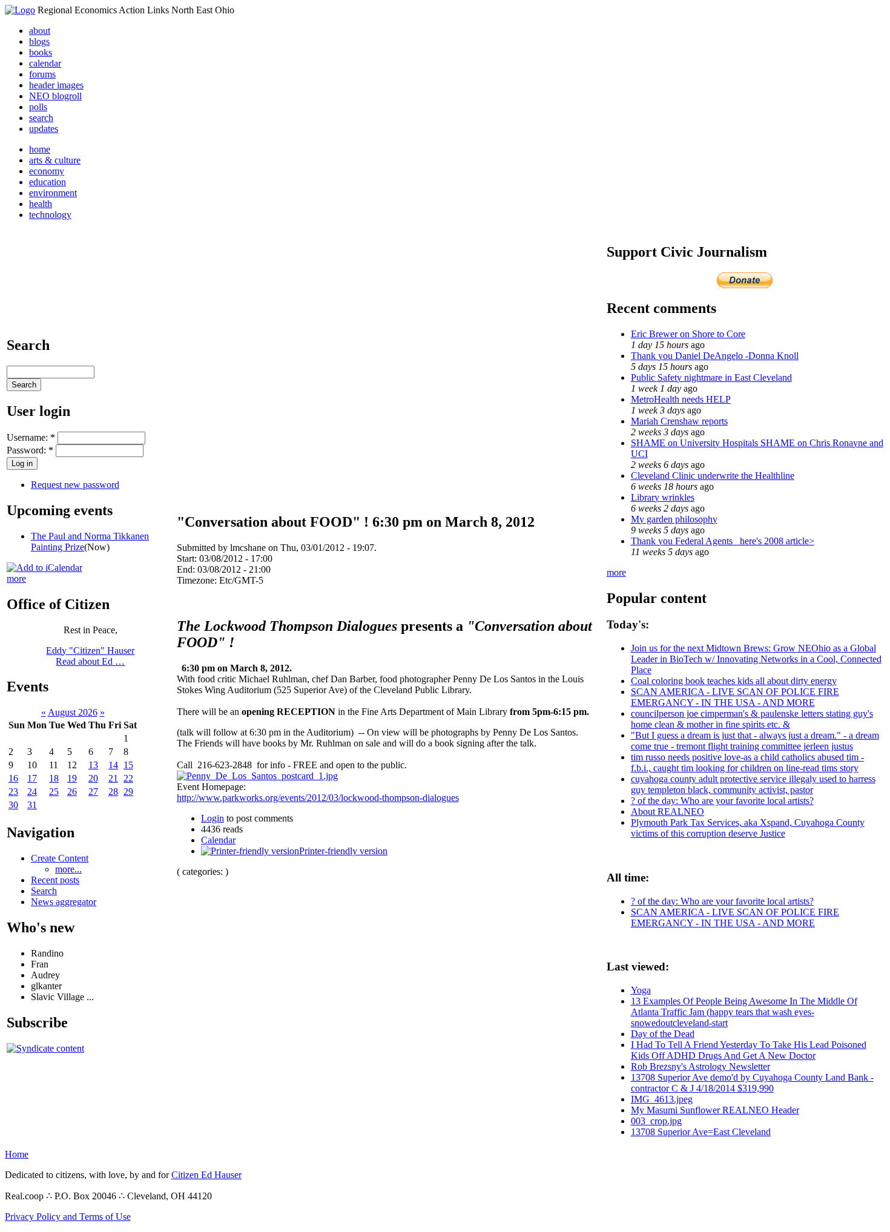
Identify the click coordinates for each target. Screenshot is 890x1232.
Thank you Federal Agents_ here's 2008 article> (722, 541)
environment (53, 193)
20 (93, 778)
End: (187, 569)
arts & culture (55, 160)
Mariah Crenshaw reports (679, 421)
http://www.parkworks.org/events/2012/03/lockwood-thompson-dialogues (318, 797)
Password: (30, 450)
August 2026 (72, 712)
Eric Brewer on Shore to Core (688, 334)
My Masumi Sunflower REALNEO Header (715, 1110)
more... (68, 869)
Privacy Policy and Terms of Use (68, 1216)
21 (113, 778)
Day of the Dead (662, 1034)
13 (93, 765)
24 (32, 791)
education (47, 182)
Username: (31, 437)
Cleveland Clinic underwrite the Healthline (712, 475)
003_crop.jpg (656, 1121)
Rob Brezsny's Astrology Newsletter (700, 1066)
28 (113, 791)
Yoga (641, 990)
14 (113, 765)
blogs (39, 41)
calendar (45, 63)
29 (128, 791)
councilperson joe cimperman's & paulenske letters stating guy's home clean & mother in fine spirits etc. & (752, 719)
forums (42, 74)
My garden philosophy (674, 519)
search (41, 118)
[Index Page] (20, 10)
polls (38, 107)
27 (93, 791)
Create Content (59, 858)
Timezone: (198, 580)
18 (54, 778)
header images (56, 85)
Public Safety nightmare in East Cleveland (711, 377)
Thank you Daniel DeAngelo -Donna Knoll (715, 356)
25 (54, 791)
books (40, 52)
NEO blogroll (55, 96)
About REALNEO (667, 811)
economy (46, 171)
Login (212, 818)
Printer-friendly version (343, 851)
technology (50, 214)
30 (13, 805)
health (40, 204)
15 (128, 765)
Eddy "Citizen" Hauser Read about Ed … (90, 656)
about (39, 30)
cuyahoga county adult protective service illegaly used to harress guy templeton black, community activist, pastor (753, 784)
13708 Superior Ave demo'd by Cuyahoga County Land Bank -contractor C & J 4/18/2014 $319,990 (752, 1082)
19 (72, 778)
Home (16, 1154)
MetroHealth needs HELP (681, 399)
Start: (188, 558)
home (39, 149)
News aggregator (63, 902)
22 (128, 778)
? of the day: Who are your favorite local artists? (722, 801)
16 (13, 778)
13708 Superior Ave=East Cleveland (701, 1132)
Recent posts (55, 880)
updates (43, 129)
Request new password (75, 484)
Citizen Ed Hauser (206, 1175)
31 (32, 805)
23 (13, 791)
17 (32, 778)
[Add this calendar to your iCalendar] (44, 567)
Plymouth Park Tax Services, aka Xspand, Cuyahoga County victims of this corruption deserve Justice (748, 827)
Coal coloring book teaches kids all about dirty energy (734, 681)
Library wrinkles (662, 497)
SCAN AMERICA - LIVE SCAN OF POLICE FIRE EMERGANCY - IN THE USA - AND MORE (735, 697)
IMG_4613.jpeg (662, 1099)
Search (44, 891)
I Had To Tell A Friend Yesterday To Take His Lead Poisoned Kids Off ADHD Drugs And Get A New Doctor (748, 1050)
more (16, 578)
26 (72, 791)
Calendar (218, 840)
